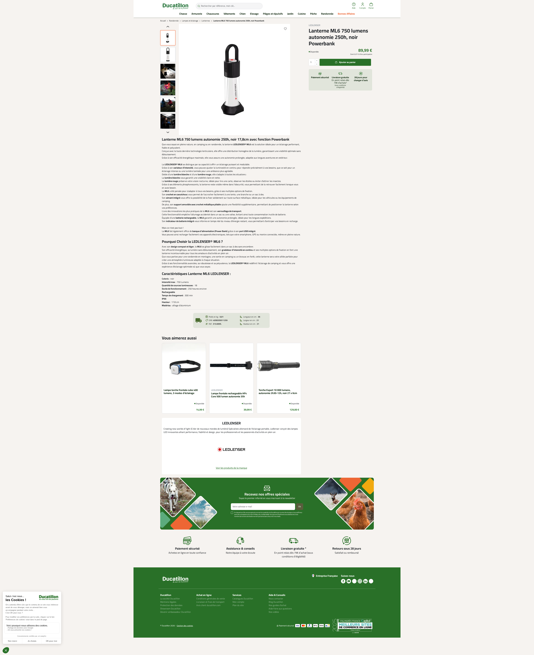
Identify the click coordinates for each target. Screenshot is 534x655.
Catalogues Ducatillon (243, 598)
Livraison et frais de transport (210, 602)
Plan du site (238, 605)
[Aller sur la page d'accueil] (175, 6)
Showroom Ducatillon (170, 608)
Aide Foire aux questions (280, 608)
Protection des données (171, 605)
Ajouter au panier (347, 62)
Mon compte (238, 602)
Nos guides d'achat (277, 605)
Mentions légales (168, 602)
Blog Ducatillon (276, 602)
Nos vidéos (274, 612)
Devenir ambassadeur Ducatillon (175, 612)
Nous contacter (276, 598)
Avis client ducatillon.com (208, 605)
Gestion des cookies (185, 625)
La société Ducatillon (170, 598)
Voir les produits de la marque (231, 468)
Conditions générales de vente (210, 598)
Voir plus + (170, 520)
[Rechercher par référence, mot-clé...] (199, 6)
